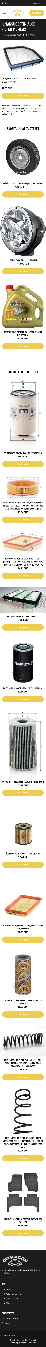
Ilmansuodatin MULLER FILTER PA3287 (23, 616)
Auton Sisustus (12, 1298)
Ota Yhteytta (21, 1340)
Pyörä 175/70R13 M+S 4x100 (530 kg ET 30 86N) (23, 183)
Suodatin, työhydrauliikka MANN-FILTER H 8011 (23, 781)
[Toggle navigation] (5, 13)
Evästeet (32, 1340)
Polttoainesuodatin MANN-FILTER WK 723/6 (23, 453)
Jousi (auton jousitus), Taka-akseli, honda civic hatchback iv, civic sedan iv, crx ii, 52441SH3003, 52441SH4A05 (23, 1063)
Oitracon (9, 1289)
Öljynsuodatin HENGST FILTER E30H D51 (23, 853)
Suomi (6, 3)
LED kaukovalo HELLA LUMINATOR (23, 260)
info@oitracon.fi (38, 3)
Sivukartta (32, 1343)
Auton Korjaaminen (14, 1294)
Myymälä (36, 13)
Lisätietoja (23, 95)
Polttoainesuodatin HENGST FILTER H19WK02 (23, 688)
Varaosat (16, 78)
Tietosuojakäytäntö (18, 1343)
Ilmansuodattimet (28, 78)
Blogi (8, 1303)
